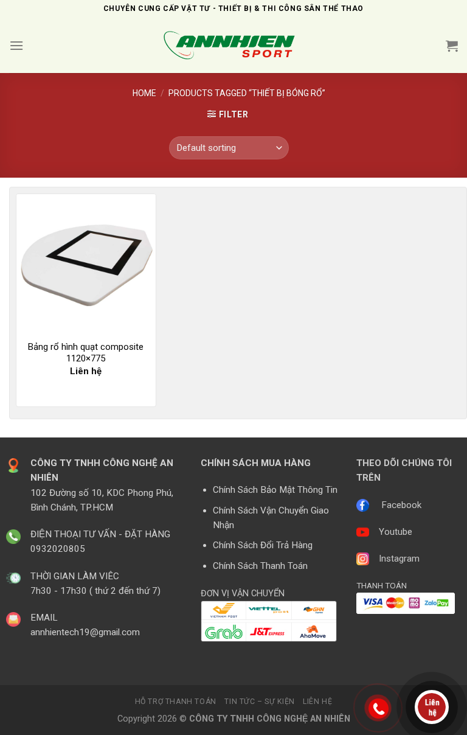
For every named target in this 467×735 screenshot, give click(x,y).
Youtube (395, 531)
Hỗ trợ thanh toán (175, 701)
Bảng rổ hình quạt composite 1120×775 (86, 352)
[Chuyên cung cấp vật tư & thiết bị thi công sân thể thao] (233, 46)
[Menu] (16, 45)
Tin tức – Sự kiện (259, 701)
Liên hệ (317, 701)
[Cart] (452, 45)
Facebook (401, 505)
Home (144, 93)
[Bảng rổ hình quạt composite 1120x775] (86, 263)
